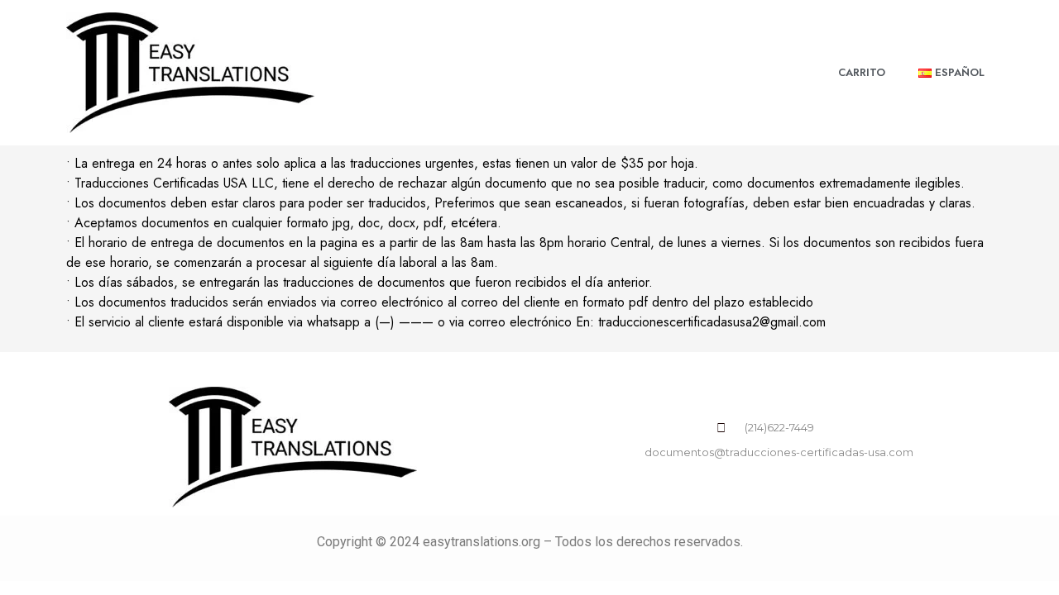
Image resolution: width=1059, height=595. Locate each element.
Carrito (861, 72)
